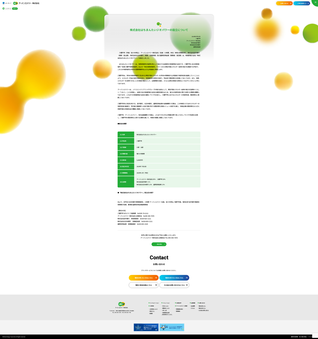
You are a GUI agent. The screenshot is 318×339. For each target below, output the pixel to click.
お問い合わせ (284, 3)
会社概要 (193, 306)
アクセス (193, 308)
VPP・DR (164, 310)
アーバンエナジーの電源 (181, 306)
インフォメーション (154, 303)
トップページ (8, 8)
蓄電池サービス (165, 308)
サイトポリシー (312, 336)
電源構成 (178, 311)
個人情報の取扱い (303, 336)
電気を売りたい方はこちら (174, 278)
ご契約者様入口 (301, 3)
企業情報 (193, 303)
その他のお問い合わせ (204, 310)
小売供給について (154, 309)
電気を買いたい (202, 306)
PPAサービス (165, 306)
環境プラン (152, 311)
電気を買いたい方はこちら (144, 278)
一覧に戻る (159, 244)
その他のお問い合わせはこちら (174, 285)
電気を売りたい (202, 308)
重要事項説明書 (294, 336)
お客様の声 (178, 303)
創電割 (151, 313)
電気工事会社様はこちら (143, 285)
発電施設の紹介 (179, 309)
